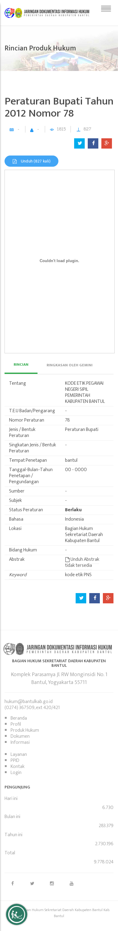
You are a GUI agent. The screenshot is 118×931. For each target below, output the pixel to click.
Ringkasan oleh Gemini (70, 365)
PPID (15, 760)
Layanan (19, 754)
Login (16, 773)
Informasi (20, 742)
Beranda (19, 718)
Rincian (21, 364)
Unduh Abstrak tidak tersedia (82, 562)
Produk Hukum (25, 730)
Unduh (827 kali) (35, 161)
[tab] (21, 365)
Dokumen (20, 736)
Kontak (18, 766)
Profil (16, 724)
